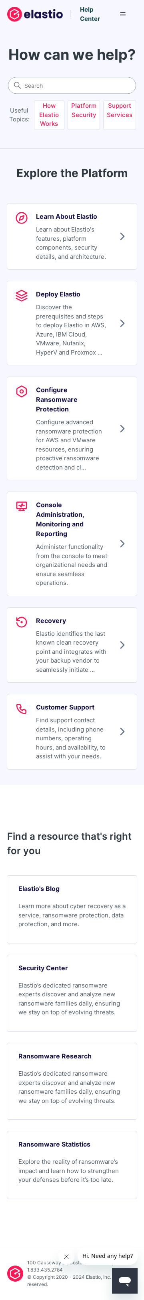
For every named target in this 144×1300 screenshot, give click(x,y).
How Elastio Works (49, 115)
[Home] (35, 14)
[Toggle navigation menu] (122, 14)
